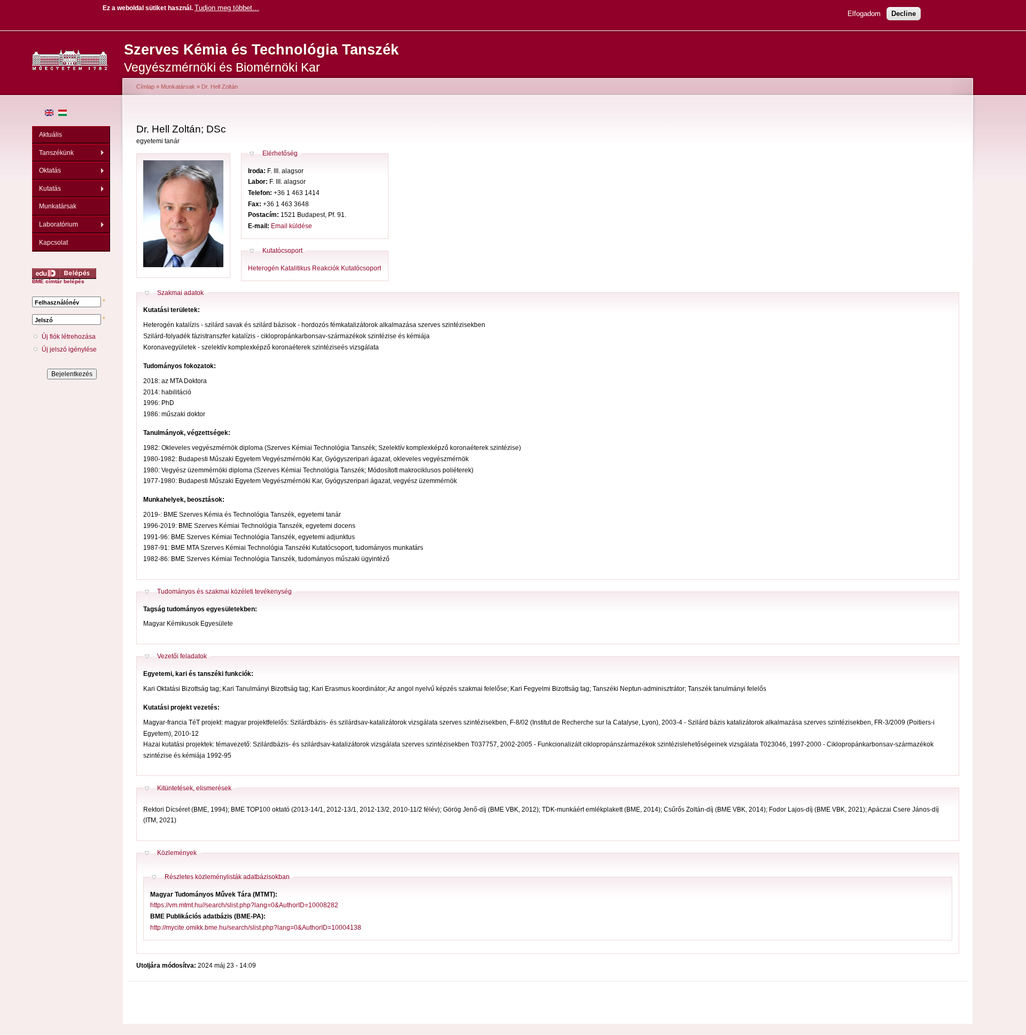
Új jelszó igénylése (69, 349)
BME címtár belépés (58, 281)
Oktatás (46, 171)
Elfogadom (864, 14)
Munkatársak (57, 206)
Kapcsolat (53, 242)
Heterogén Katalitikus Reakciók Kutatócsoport (314, 268)
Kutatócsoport (282, 250)
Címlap (145, 86)
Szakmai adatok (180, 293)
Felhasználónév (57, 302)
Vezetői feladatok (182, 656)
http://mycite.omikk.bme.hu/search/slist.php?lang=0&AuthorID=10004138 (255, 927)
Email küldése (291, 226)
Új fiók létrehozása (69, 336)
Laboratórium (55, 225)
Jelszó (44, 320)
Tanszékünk (53, 153)
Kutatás (46, 189)
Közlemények (177, 853)
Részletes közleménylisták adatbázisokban (227, 877)
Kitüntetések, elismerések (194, 788)
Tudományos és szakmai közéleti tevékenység (224, 591)
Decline (903, 14)
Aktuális (50, 134)
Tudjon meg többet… (227, 8)
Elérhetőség (280, 153)
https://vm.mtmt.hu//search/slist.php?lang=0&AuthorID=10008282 (244, 905)
